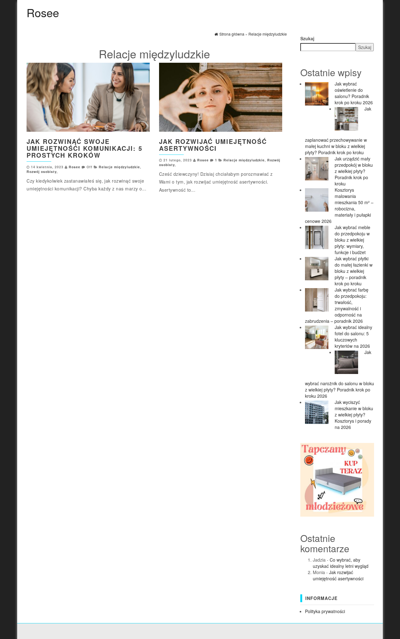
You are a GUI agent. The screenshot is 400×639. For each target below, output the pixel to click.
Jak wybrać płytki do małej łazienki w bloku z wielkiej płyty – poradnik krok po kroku (353, 271)
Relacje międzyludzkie (119, 167)
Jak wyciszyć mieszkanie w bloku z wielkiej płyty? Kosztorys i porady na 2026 (354, 414)
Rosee (43, 12)
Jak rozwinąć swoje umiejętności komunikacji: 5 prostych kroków (84, 148)
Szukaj (307, 38)
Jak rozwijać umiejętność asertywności (213, 145)
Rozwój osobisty (42, 171)
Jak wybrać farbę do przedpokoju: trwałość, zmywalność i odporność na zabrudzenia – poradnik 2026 (336, 305)
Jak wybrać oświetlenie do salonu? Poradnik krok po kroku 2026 (354, 93)
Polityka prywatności (325, 611)
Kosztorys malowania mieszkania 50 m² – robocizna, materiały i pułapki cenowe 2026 (339, 205)
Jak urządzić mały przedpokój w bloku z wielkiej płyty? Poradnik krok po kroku (354, 171)
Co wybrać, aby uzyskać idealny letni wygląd (340, 563)
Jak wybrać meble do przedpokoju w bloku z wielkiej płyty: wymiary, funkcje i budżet (352, 239)
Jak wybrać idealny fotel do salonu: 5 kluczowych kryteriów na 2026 (353, 336)
